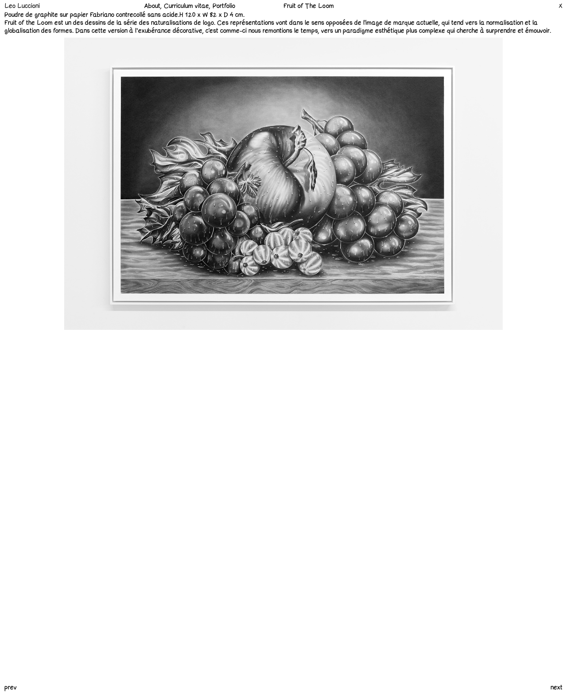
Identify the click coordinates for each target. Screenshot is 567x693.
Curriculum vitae (186, 6)
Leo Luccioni (22, 6)
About (152, 6)
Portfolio (224, 6)
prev (10, 687)
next (557, 688)
